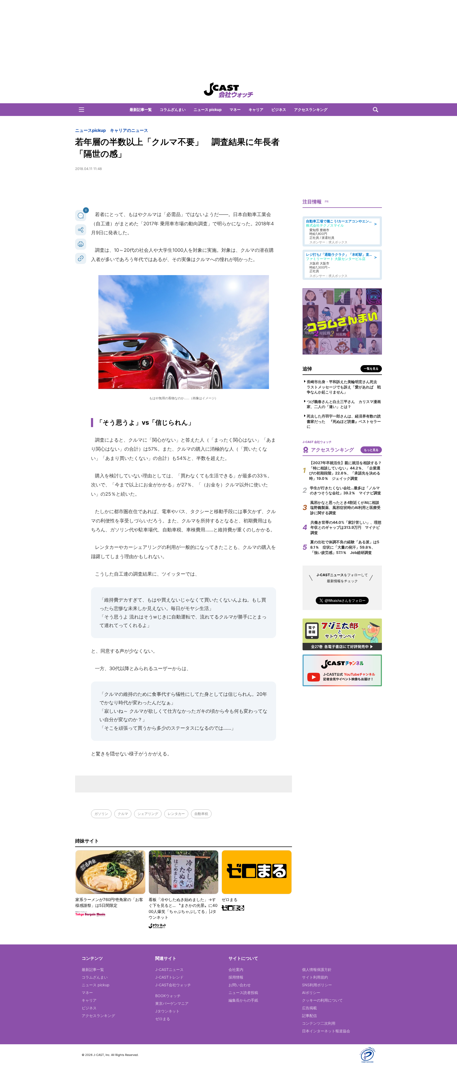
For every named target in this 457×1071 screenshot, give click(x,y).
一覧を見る (371, 368)
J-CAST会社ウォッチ (173, 985)
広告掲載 (309, 1008)
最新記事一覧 (141, 109)
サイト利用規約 (315, 977)
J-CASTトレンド (169, 977)
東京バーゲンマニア (172, 1003)
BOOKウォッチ (168, 995)
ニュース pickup (208, 109)
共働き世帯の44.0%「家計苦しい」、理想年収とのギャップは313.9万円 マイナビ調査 (345, 527)
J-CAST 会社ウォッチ (228, 90)
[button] (81, 109)
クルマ (123, 814)
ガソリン (101, 814)
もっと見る (371, 450)
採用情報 (236, 977)
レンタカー (176, 814)
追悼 (307, 368)
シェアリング (148, 814)
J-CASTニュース (169, 969)
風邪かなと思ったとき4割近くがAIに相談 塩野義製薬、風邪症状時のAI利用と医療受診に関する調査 (346, 507)
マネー (235, 109)
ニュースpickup (90, 130)
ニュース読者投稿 (243, 992)
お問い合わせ (240, 985)
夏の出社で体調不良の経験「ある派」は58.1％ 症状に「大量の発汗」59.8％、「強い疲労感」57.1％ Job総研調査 (344, 547)
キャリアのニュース (129, 130)
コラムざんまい (173, 109)
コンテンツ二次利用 (318, 1023)
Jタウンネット (167, 1011)
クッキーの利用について (322, 1000)
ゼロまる (162, 1018)
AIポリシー (311, 992)
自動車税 (201, 814)
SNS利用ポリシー (317, 985)
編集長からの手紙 (243, 1000)
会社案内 (236, 969)
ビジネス (278, 109)
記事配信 (309, 1015)
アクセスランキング (310, 109)
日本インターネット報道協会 (326, 1031)
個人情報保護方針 (317, 969)
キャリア (256, 109)
